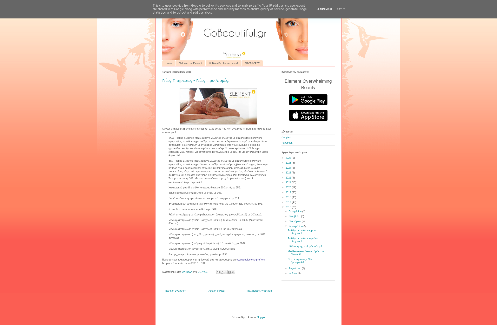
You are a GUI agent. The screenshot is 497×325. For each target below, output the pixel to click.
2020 (289, 187)
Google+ (286, 137)
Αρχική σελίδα (217, 290)
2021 (289, 182)
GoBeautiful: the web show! (223, 63)
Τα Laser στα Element (190, 63)
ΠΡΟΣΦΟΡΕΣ (252, 63)
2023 (289, 172)
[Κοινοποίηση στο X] (226, 272)
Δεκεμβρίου (295, 211)
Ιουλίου (293, 273)
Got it (340, 9)
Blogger (260, 317)
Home (169, 63)
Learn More (324, 9)
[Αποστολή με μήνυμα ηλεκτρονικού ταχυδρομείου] (218, 272)
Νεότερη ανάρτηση (175, 290)
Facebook (287, 142)
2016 (289, 207)
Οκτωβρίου (295, 221)
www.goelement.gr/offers (251, 259)
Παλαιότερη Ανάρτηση (259, 290)
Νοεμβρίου (295, 216)
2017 (289, 202)
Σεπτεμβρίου (296, 226)
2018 (289, 197)
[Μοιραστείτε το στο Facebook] (229, 272)
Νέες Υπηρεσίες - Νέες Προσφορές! (300, 261)
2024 (289, 167)
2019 (289, 192)
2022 (289, 177)
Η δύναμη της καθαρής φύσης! (305, 246)
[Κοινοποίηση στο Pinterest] (233, 272)
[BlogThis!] (222, 272)
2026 (289, 157)
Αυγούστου (295, 268)
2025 (289, 162)
